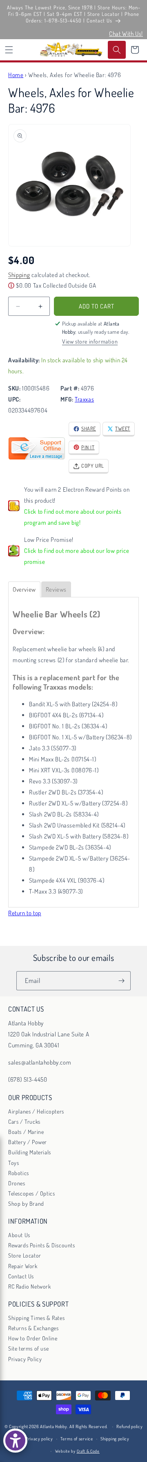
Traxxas (84, 399)
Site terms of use (28, 1348)
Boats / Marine (26, 1131)
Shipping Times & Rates (36, 1317)
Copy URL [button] (92, 465)
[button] (9, 50)
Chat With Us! (126, 34)
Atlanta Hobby (53, 1426)
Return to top (24, 913)
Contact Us (21, 1276)
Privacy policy (39, 1439)
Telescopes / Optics (31, 1193)
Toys (13, 1162)
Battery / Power (27, 1141)
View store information (90, 341)
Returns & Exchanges (33, 1327)
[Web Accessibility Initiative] (15, 1440)
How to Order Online (32, 1338)
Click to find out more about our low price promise (76, 556)
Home (15, 75)
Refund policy (129, 1426)
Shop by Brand (26, 1203)
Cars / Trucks (24, 1121)
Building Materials (29, 1152)
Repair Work (23, 1265)
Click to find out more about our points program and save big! (72, 517)
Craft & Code (88, 1451)
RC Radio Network (29, 1286)
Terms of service (76, 1439)
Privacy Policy (25, 1359)
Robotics (18, 1172)
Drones (16, 1183)
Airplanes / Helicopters (36, 1111)
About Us (19, 1234)
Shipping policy (114, 1439)
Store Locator (24, 1255)
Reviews (56, 589)
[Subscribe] (121, 980)
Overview (24, 589)
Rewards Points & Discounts (41, 1245)
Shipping (19, 275)
